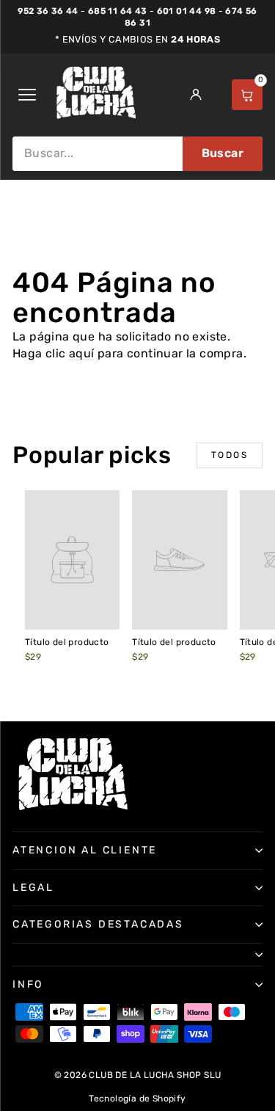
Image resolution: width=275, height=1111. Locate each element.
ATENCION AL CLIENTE (84, 850)
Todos (229, 455)
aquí (82, 353)
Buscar (222, 153)
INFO (27, 984)
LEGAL (33, 887)
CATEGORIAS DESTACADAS (98, 924)
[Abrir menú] (27, 94)
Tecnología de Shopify (137, 1098)
